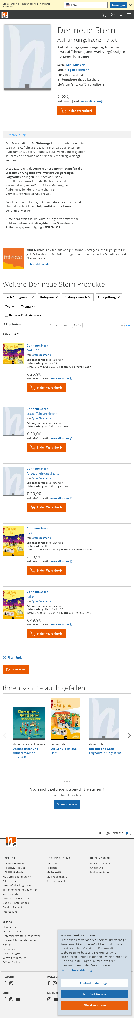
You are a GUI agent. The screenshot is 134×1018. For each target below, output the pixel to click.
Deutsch (52, 863)
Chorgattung (107, 297)
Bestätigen (118, 5)
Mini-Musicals (75, 65)
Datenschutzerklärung (76, 970)
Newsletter (9, 927)
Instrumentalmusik (102, 872)
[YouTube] (18, 999)
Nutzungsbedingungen (17, 876)
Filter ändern (16, 657)
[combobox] (86, 5)
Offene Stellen (12, 962)
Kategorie (47, 297)
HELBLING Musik (13, 872)
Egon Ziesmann (78, 70)
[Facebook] (5, 983)
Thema (26, 306)
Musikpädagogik (57, 876)
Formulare (9, 949)
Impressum (10, 911)
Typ (7, 306)
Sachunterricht (56, 881)
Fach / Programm (17, 297)
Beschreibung (16, 135)
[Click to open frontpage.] (4, 15)
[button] (130, 5)
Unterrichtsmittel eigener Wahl (22, 936)
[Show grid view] (122, 325)
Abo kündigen (11, 953)
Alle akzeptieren (94, 1005)
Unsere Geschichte (14, 863)
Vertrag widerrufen (15, 957)
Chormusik (96, 868)
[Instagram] (11, 983)
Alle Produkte (17, 669)
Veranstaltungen (13, 931)
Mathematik (54, 872)
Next (128, 733)
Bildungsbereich (76, 297)
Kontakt (7, 944)
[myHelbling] (112, 14)
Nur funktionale (94, 994)
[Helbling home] (11, 841)
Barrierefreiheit (12, 907)
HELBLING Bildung (14, 868)
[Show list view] (128, 325)
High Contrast (113, 833)
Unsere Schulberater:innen (20, 940)
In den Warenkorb (80, 111)
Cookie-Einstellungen (94, 983)
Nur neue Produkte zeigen (25, 315)
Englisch (52, 868)
